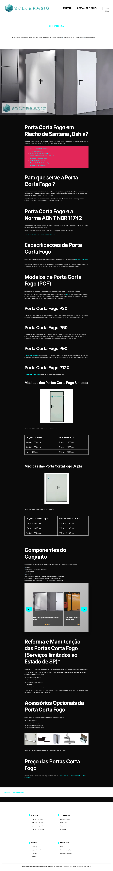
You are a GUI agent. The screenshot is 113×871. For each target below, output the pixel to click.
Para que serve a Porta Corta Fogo (39, 149)
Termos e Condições (65, 850)
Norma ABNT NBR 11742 (36, 151)
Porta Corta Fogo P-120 (33, 374)
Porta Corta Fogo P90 (37, 819)
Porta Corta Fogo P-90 (32, 355)
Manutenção (35, 846)
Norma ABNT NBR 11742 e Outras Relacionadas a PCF (40, 234)
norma (68, 294)
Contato (34, 856)
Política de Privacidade (66, 853)
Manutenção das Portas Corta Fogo (40, 163)
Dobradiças (63, 829)
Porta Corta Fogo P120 (37, 822)
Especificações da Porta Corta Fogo (40, 153)
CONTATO (67, 8)
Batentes (62, 826)
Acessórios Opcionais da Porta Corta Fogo (42, 155)
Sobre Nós (34, 853)
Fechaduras (63, 822)
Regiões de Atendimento (38, 850)
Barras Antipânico (65, 819)
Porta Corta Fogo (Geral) (38, 829)
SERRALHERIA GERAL (87, 8)
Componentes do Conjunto (37, 160)
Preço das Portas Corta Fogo (38, 165)
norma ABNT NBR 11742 (81, 259)
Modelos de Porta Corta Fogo (38, 158)
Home (61, 846)
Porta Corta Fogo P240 (37, 826)
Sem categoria (56, 26)
